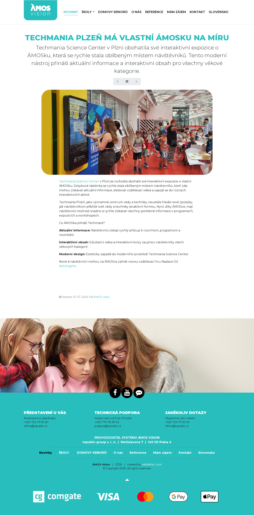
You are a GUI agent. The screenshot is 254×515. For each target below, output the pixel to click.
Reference (154, 12)
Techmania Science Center (79, 181)
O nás (136, 12)
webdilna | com (152, 464)
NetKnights (67, 266)
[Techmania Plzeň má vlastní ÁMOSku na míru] (127, 132)
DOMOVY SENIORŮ (113, 12)
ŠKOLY (87, 12)
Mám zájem (176, 12)
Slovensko (218, 12)
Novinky (71, 12)
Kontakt (197, 12)
